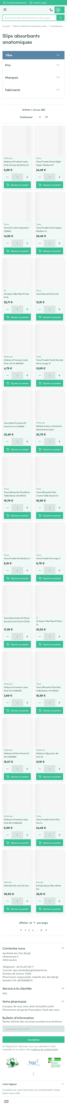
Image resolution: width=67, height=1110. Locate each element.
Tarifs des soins (50, 1009)
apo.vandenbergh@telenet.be (30, 970)
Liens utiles (29, 1006)
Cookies (56, 1089)
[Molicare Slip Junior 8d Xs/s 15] (49, 732)
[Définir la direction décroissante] (46, 117)
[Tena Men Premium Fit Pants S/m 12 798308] (17, 405)
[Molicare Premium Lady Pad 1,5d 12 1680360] (17, 339)
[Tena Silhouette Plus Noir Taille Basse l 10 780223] (49, 666)
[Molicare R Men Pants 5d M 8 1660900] (17, 732)
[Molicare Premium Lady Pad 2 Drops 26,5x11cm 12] (17, 140)
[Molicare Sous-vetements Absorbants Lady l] (49, 405)
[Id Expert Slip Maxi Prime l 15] (49, 600)
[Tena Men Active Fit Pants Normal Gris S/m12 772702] (17, 600)
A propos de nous (12, 1006)
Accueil (6, 26)
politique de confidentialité (44, 1049)
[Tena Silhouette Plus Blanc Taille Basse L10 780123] (17, 471)
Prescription (35, 1009)
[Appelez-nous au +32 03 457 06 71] (51, 9)
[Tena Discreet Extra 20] (49, 273)
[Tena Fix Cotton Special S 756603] (17, 206)
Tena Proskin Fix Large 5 (48, 558)
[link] (21, 930)
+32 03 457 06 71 (24, 966)
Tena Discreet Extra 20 (47, 293)
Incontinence (56, 26)
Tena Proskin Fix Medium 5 (17, 558)
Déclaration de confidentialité (37, 1089)
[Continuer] (45, 930)
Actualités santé (45, 1006)
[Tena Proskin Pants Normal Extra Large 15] (49, 339)
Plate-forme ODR (11, 1093)
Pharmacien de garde (15, 1009)
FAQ (4, 993)
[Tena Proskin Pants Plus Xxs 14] (49, 798)
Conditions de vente (12, 1089)
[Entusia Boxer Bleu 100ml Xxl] (49, 864)
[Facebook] (33, 1074)
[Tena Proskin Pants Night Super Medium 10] (49, 140)
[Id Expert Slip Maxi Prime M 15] (17, 273)
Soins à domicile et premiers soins (30, 26)
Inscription (33, 1039)
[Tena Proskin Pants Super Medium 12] (49, 206)
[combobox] (29, 18)
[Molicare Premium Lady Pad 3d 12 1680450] (17, 798)
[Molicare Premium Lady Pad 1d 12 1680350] (17, 666)
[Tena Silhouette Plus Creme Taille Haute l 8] (49, 471)
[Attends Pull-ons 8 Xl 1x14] (17, 864)
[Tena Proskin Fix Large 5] (49, 537)
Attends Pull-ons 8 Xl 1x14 (16, 885)
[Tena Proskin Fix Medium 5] (17, 537)
